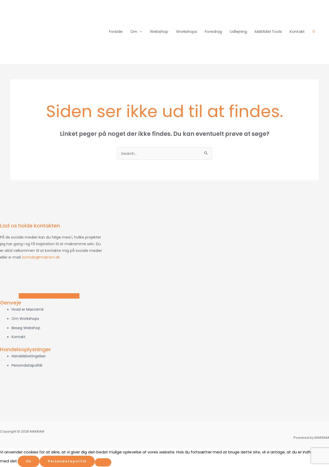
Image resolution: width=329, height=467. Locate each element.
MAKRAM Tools (268, 31)
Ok (28, 461)
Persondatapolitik (67, 461)
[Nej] (103, 462)
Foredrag (213, 31)
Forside (116, 31)
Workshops (186, 31)
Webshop (159, 31)
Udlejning (238, 31)
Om (133, 31)
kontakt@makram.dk (41, 257)
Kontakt (297, 31)
